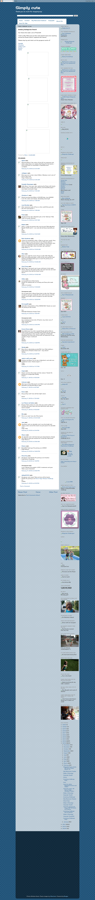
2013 (64, 741)
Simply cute (28, 7)
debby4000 (25, 475)
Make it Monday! (68, 773)
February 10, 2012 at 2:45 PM (31, 324)
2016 (64, 735)
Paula (23, 214)
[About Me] (57, 19)
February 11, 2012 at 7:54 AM (30, 398)
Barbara (63, 181)
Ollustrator (53, 896)
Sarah (62, 191)
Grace (65, 777)
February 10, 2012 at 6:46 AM (31, 179)
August (66, 753)
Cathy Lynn (21, 46)
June (65, 757)
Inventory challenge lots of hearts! (68, 812)
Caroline (63, 183)
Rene (70, 451)
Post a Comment (25, 486)
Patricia (63, 187)
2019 (64, 728)
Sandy (23, 347)
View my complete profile (70, 455)
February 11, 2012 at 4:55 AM (30, 377)
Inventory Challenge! (69, 797)
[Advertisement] (60, 841)
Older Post (53, 492)
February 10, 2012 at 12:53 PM (31, 299)
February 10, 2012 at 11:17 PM (30, 366)
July (65, 755)
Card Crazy (25, 266)
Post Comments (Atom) (33, 495)
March (66, 763)
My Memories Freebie (69, 771)
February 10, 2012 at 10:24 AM (31, 249)
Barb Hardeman (26, 238)
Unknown (24, 382)
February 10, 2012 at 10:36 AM (31, 261)
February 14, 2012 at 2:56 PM (31, 470)
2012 (64, 743)
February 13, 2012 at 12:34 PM (31, 451)
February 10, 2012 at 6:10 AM (31, 168)
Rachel (63, 188)
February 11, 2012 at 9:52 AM (30, 409)
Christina (21, 45)
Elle (23, 414)
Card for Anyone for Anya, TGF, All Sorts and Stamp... (69, 808)
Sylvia (20, 49)
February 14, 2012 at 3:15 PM (30, 483)
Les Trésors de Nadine (28, 403)
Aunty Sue (64, 180)
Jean (23, 422)
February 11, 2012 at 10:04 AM (31, 417)
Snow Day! (66, 800)
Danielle (20, 43)
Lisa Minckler (25, 205)
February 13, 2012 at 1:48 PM (30, 461)
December (67, 744)
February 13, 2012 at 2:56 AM (31, 441)
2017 (64, 732)
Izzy (64, 782)
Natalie (63, 186)
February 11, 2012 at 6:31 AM (30, 387)
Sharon (24, 435)
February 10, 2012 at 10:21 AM (31, 234)
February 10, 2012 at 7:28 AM (31, 200)
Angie (23, 371)
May (65, 759)
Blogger (66, 896)
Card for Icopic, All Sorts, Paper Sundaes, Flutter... (69, 790)
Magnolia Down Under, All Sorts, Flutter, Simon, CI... (69, 768)
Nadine (20, 48)
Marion (24, 446)
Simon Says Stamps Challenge (44, 478)
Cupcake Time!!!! (68, 775)
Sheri (23, 253)
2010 (64, 826)
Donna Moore (26, 329)
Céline (23, 279)
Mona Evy (24, 455)
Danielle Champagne (27, 184)
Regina (23, 224)
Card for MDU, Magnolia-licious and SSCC (70, 785)
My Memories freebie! (69, 799)
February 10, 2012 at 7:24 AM (31, 191)
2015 (64, 737)
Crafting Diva (65, 184)
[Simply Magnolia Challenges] (69, 42)
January (66, 821)
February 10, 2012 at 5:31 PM (30, 353)
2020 (64, 726)
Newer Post (22, 492)
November (67, 746)
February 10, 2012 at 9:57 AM (31, 220)
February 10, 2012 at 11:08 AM (31, 287)
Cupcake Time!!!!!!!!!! (68, 816)
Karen (23, 391)
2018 (64, 730)
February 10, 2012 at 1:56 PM (30, 313)
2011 (64, 824)
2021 (64, 724)
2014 (64, 739)
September (67, 751)
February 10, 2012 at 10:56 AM (31, 274)
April (65, 761)
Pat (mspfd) (25, 304)
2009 (64, 828)
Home (38, 492)
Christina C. (25, 195)
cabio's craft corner (27, 358)
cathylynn (24, 173)
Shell (62, 193)
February (66, 765)
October (66, 749)
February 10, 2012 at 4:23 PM (31, 342)
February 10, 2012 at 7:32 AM (31, 210)
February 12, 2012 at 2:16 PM (30, 430)
